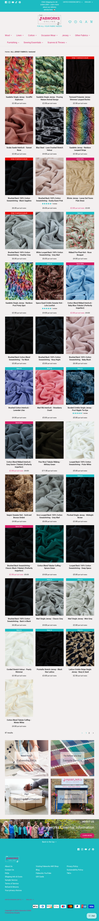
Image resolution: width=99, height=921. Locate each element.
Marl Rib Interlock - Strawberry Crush (49, 409)
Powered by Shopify (12, 913)
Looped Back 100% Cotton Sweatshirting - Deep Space (80, 567)
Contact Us (9, 870)
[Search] (81, 22)
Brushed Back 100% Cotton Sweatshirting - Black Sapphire (19, 199)
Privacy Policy (72, 866)
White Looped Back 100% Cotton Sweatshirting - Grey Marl (49, 253)
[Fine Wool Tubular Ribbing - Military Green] (49, 440)
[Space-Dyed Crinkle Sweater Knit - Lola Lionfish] (49, 281)
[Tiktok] (16, 2)
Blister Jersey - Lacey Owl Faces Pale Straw (80, 199)
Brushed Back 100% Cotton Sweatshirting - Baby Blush (80, 358)
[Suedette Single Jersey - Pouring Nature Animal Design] (49, 75)
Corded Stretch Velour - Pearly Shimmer (19, 670)
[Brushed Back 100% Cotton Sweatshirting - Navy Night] (49, 335)
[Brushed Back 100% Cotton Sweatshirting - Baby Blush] (80, 335)
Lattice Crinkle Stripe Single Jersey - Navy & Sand (80, 670)
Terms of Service (12, 883)
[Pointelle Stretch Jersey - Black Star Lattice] (49, 647)
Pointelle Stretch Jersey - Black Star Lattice (49, 670)
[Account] (86, 22)
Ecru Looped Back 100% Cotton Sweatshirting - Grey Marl (49, 516)
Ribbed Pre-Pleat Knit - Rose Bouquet (80, 253)
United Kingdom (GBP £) (72, 2)
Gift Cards (40, 877)
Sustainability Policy (75, 870)
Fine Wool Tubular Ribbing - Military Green (50, 463)
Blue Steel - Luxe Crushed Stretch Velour (49, 149)
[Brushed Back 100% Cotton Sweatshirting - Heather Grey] (19, 230)
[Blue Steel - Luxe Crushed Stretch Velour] (49, 125)
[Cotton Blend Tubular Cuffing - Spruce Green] (49, 543)
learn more (87, 835)
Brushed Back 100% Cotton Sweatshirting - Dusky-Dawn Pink (49, 199)
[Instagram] (9, 2)
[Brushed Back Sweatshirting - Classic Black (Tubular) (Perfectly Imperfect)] (19, 543)
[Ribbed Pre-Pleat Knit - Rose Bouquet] (80, 230)
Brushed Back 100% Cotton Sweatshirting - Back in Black (19, 620)
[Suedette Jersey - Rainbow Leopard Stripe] (80, 125)
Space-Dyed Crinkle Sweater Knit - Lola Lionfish (49, 304)
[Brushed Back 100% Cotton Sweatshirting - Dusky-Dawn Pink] (49, 176)
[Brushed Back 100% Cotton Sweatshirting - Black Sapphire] (19, 176)
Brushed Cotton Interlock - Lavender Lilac (19, 409)
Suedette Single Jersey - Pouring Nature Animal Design (49, 98)
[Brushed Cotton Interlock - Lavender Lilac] (19, 386)
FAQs (7, 873)
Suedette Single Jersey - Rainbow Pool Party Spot (19, 304)
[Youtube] (13, 2)
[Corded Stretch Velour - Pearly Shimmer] (19, 647)
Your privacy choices (13, 890)
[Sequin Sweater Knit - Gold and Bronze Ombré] (19, 493)
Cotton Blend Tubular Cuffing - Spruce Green (49, 567)
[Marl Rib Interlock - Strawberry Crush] (49, 386)
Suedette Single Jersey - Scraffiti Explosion (19, 98)
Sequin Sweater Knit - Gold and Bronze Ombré (19, 516)
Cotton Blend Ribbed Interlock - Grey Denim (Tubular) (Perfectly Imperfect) (19, 464)
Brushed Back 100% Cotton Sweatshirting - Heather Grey (19, 253)
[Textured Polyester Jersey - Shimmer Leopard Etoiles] (80, 75)
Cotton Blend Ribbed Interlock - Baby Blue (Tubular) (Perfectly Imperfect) (80, 305)
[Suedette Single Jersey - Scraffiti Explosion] (19, 75)
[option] (49, 829)
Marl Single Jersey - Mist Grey (80, 619)
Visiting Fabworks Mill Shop (47, 866)
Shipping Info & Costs (13, 877)
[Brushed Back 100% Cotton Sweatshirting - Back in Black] (19, 597)
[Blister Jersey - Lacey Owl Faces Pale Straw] (80, 176)
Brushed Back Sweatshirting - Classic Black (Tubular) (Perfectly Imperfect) (19, 568)
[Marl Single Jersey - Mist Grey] (80, 597)
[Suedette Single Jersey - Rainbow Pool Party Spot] (19, 281)
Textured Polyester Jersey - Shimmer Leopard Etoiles (80, 98)
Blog (37, 870)
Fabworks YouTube (43, 873)
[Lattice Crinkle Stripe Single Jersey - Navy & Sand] (80, 647)
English (88, 2)
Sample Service (11, 880)
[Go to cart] (91, 22)
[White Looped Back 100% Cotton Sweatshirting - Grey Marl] (49, 230)
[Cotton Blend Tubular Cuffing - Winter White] (19, 698)
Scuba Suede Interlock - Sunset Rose (19, 149)
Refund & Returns (12, 887)
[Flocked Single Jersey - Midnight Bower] (80, 493)
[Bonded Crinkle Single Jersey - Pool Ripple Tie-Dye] (80, 386)
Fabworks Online (25, 910)
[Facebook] (6, 2)
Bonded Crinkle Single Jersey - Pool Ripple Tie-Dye (80, 409)
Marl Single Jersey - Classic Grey (49, 619)
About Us (8, 866)
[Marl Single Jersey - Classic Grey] (49, 597)
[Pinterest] (20, 2)
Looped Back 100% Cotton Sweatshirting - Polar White (80, 463)
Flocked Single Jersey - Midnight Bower (80, 516)
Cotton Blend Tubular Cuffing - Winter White (19, 721)
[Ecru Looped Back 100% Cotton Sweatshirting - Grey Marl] (49, 493)
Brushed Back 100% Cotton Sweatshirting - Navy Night (50, 358)
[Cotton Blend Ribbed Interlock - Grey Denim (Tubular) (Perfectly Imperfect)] (19, 440)
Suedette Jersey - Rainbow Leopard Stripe (80, 149)
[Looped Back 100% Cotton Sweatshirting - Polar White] (80, 440)
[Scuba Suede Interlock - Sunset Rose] (19, 125)
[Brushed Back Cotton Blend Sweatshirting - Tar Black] (19, 335)
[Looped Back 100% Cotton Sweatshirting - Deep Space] (80, 543)
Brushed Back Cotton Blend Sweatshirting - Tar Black (19, 358)
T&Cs (69, 873)
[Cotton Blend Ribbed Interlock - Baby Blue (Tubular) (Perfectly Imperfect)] (80, 281)
